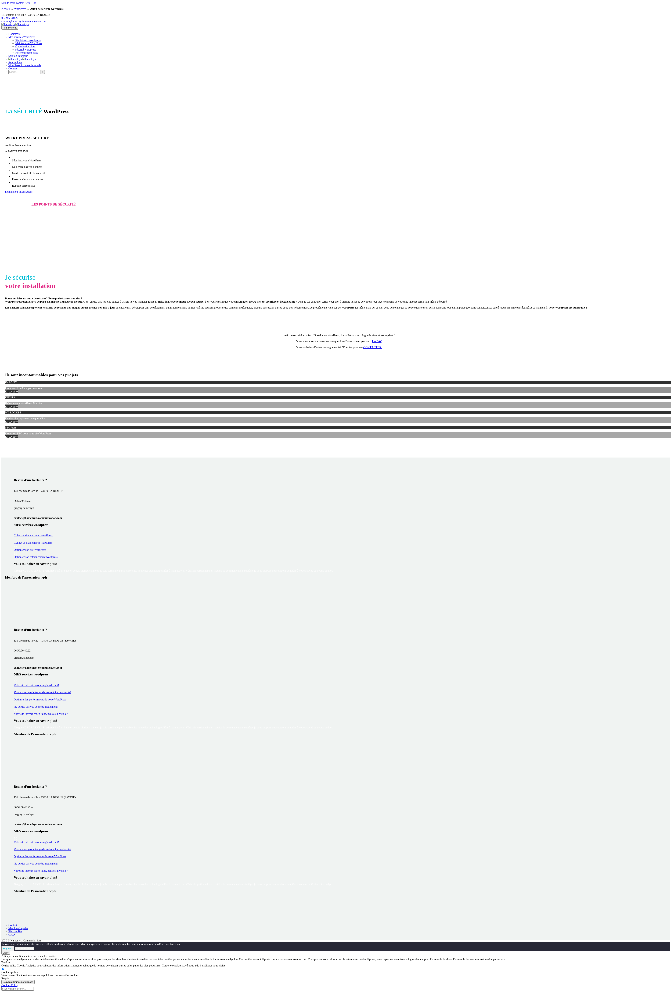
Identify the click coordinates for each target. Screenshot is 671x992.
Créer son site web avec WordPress (33, 535)
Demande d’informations (19, 191)
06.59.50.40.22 (9, 17)
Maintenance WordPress (28, 43)
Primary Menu (10, 27)
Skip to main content (12, 2)
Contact (12, 68)
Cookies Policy (9, 985)
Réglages (8, 948)
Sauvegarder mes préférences (18, 982)
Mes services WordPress (21, 37)
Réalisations (15, 62)
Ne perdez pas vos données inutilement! (36, 706)
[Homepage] (15, 24)
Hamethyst (14, 33)
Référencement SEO (26, 52)
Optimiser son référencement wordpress (35, 556)
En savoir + (11, 391)
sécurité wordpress (25, 49)
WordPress (20, 8)
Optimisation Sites (25, 46)
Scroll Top (30, 2)
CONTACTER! (372, 347)
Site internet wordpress (28, 40)
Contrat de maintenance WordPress (33, 542)
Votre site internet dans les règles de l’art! (36, 685)
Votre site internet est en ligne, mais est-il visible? (41, 713)
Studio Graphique (18, 55)
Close (6, 952)
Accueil (5, 8)
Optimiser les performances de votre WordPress (40, 699)
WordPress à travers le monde (24, 65)
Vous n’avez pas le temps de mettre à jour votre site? (42, 692)
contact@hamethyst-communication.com (23, 21)
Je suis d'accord (24, 948)
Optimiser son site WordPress (30, 549)
